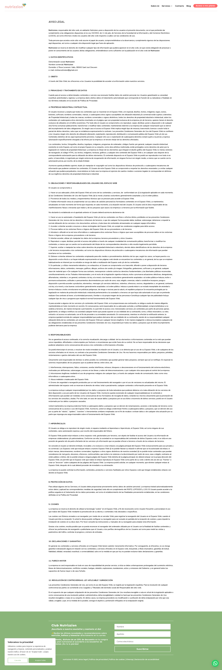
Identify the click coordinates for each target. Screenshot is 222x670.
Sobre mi (155, 6)
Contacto (179, 6)
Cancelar (17, 660)
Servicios (166, 6)
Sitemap (129, 659)
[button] (215, 663)
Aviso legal (83, 659)
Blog (189, 6)
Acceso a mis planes (205, 6)
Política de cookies (117, 659)
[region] (30, 651)
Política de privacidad (98, 659)
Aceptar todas (40, 660)
